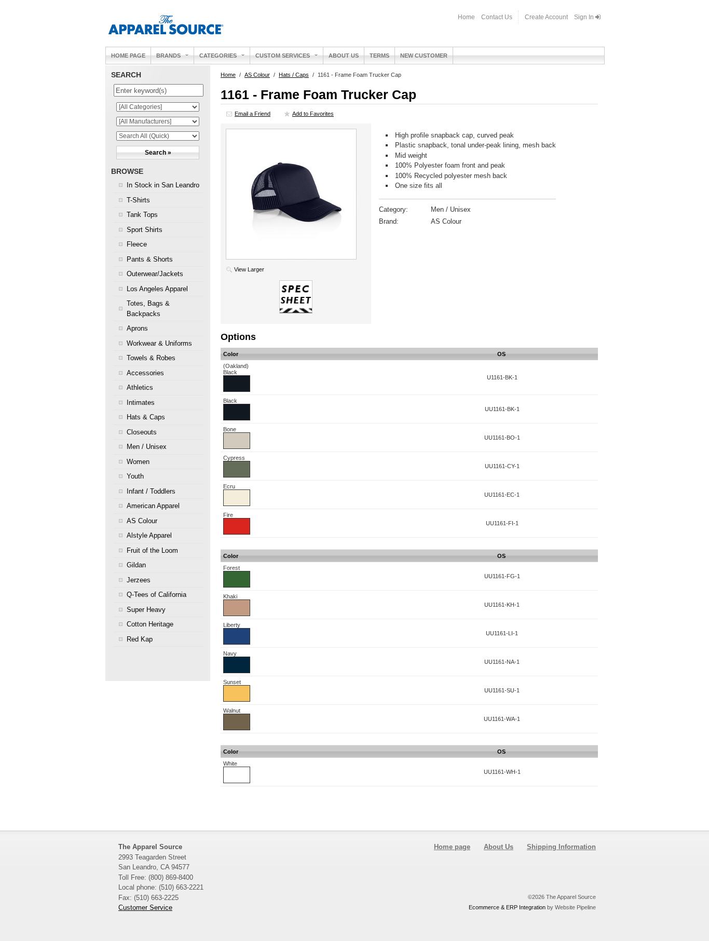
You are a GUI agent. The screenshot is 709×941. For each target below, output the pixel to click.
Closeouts (142, 432)
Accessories (145, 373)
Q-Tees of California (156, 594)
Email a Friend (252, 114)
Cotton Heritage (150, 624)
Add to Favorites (313, 114)
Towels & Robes (151, 358)
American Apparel (153, 506)
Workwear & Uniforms (159, 343)
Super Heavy (146, 609)
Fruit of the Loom (152, 550)
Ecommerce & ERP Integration (507, 907)
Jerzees (139, 580)
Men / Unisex (147, 447)
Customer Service (145, 907)
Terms (379, 55)
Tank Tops (142, 215)
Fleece (137, 244)
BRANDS (168, 55)
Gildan (136, 565)
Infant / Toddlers (151, 491)
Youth (135, 476)
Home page (452, 847)
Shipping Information (561, 847)
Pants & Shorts (150, 259)
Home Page (128, 55)
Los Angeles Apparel (157, 289)
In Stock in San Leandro (163, 185)
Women (138, 462)
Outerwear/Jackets (155, 274)
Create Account (546, 17)
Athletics (140, 387)
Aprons (137, 328)
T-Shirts (138, 200)
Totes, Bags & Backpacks (148, 308)
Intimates (141, 402)
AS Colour (142, 521)
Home (466, 17)
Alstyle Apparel (149, 535)
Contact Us (496, 17)
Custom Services (282, 55)
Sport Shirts (144, 230)
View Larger (249, 269)
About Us (344, 55)
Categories (218, 55)
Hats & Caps (146, 417)
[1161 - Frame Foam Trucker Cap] (291, 257)
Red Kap (140, 639)
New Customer (423, 55)
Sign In (584, 17)
